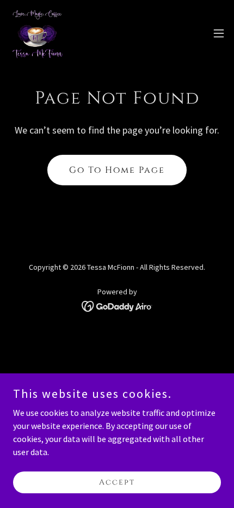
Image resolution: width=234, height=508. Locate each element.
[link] (37, 33)
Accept (117, 482)
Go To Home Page (117, 170)
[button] (219, 33)
